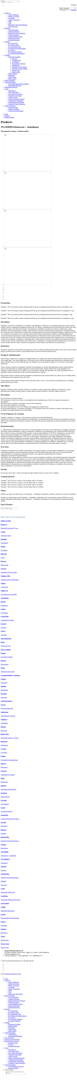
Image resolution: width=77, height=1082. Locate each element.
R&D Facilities (12, 74)
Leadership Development (15, 101)
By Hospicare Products (15, 52)
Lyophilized (15, 62)
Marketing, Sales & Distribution (17, 25)
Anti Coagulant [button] (6, 649)
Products (7, 42)
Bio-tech (14, 58)
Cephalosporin (16, 60)
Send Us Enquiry (13, 1068)
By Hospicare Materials (15, 1019)
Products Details (9, 117)
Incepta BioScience (14, 40)
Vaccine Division (13, 30)
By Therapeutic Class (14, 47)
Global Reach (12, 1034)
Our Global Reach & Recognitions (18, 84)
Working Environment (15, 95)
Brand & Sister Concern (12, 1041)
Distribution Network (11, 87)
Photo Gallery (16, 72)
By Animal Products (14, 1021)
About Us (7, 13)
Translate (73, 10)
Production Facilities (14, 57)
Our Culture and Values (15, 94)
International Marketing (15, 1036)
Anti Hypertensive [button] (6, 701)
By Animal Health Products (16, 53)
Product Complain (13, 109)
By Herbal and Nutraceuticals (17, 48)
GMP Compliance (10, 80)
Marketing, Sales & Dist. (15, 994)
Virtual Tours (16, 70)
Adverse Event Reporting (15, 111)
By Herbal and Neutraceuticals (17, 1016)
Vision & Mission (13, 15)
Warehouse (11, 75)
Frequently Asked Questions (16, 104)
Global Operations (10, 82)
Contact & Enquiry (10, 106)
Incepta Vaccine (13, 1043)
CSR (9, 23)
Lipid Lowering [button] (6, 521)
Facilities (7, 55)
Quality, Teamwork (14, 20)
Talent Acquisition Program (16, 99)
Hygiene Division (13, 35)
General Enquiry (13, 107)
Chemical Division (13, 31)
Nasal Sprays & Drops (18, 63)
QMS (10, 21)
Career (6, 89)
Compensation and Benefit (16, 102)
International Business (14, 85)
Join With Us (12, 90)
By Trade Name (13, 43)
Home (6, 114)
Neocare (10, 1044)
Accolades (11, 18)
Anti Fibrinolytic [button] (6, 638)
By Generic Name (13, 45)
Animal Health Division (15, 36)
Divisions (7, 28)
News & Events (13, 26)
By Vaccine (11, 50)
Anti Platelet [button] (5, 598)
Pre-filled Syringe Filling (19, 67)
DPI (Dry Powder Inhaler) (20, 69)
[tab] (38, 521)
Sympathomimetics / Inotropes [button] (10, 675)
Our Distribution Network (16, 1066)
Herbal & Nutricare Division (16, 33)
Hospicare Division (14, 38)
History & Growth (13, 16)
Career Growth (12, 97)
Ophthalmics (16, 65)
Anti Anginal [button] (5, 903)
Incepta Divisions (10, 995)
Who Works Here (13, 92)
